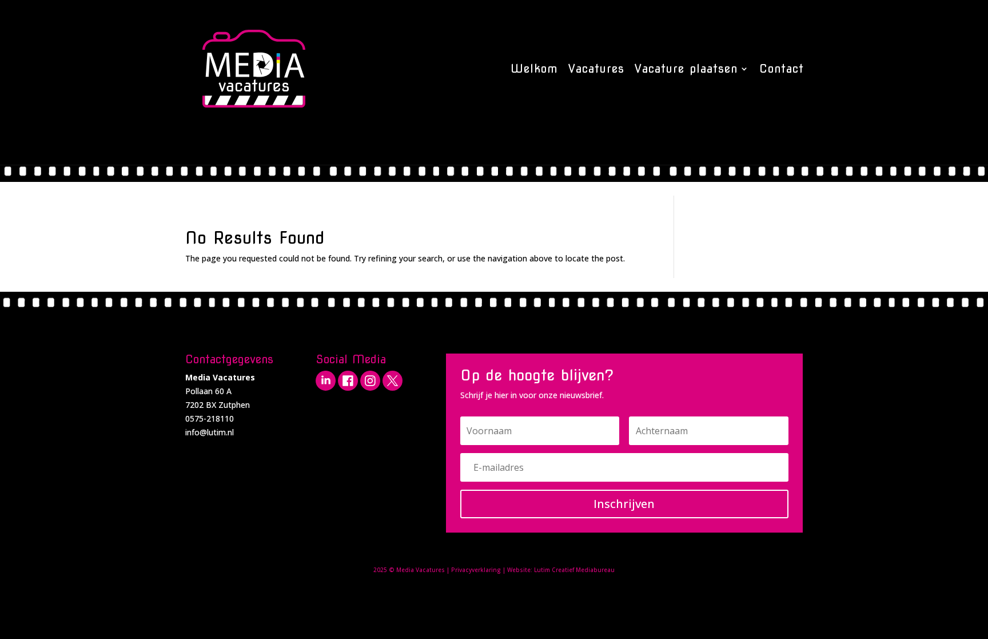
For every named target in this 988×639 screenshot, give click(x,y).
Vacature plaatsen (686, 69)
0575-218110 (209, 418)
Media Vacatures (420, 570)
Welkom (534, 69)
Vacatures (596, 69)
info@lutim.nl (209, 432)
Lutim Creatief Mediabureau (574, 570)
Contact (781, 69)
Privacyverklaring (476, 570)
